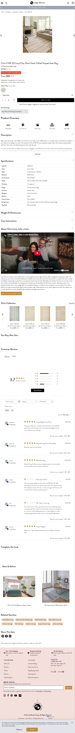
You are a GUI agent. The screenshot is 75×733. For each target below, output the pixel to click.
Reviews (6, 667)
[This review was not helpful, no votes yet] (68, 436)
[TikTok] (20, 695)
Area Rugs (8, 12)
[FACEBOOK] (8, 695)
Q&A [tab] (14, 356)
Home (2, 12)
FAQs (6, 670)
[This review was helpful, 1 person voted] (65, 472)
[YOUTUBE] (15, 695)
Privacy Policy (39, 691)
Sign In (35, 104)
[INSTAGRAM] (5, 695)
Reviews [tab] (7, 356)
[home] (37, 4)
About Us (7, 663)
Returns (6, 674)
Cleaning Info (32, 674)
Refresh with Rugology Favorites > (37, 8)
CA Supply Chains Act (38, 718)
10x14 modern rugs (40, 620)
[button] (73, 3)
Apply (29, 104)
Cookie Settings (32, 663)
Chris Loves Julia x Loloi (9, 66)
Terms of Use (48, 691)
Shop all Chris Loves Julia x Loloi (11, 293)
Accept (32, 729)
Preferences (19, 729)
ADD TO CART (45, 100)
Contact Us (54, 659)
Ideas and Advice (33, 667)
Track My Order (8, 660)
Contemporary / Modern (17, 12)
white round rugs (57, 624)
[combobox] (29, 401)
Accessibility (31, 660)
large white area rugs (44, 624)
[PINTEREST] (12, 695)
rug (12, 410)
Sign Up (68, 688)
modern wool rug (30, 624)
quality (7, 410)
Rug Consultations (33, 677)
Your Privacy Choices (51, 717)
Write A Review (37, 390)
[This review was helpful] (65, 496)
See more (37, 154)
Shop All (71, 303)
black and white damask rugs (24, 620)
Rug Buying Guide (33, 670)
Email (60, 672)
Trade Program (8, 677)
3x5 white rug (19, 624)
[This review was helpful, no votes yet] (65, 436)
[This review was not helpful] (68, 519)
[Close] (72, 723)
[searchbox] (11, 401)
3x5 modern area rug (55, 620)
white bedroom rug (7, 620)
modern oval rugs (7, 624)
